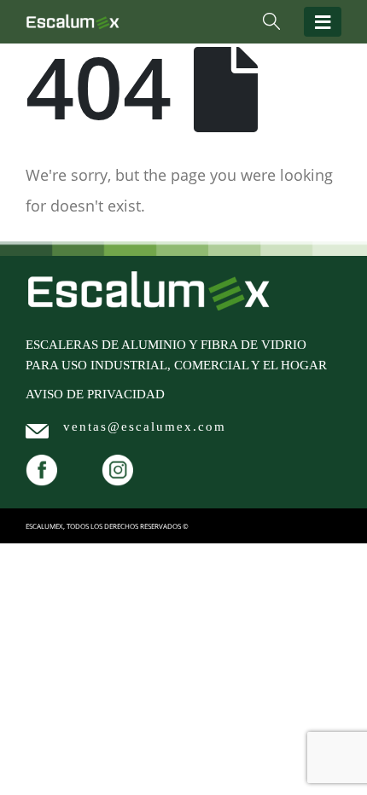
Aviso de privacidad (95, 394)
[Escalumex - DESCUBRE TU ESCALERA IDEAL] (72, 22)
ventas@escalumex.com (144, 426)
